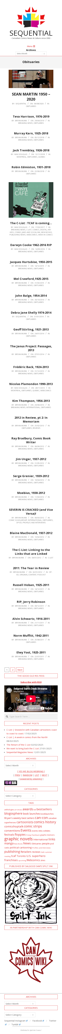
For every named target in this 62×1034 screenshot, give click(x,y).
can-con (41, 817)
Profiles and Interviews (34, 522)
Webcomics (33, 860)
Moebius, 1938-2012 (31, 493)
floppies (20, 834)
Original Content (28, 574)
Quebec (41, 157)
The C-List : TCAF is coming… (31, 223)
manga (9, 843)
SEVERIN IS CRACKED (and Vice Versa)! (31, 511)
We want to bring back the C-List (22, 748)
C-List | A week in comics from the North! (26, 737)
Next (19, 669)
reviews (36, 851)
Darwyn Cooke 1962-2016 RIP (31, 245)
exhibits (46, 830)
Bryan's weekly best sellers (19, 818)
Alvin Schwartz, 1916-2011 (31, 619)
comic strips (33, 826)
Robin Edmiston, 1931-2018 (31, 167)
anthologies (9, 809)
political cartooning (21, 847)
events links (37, 830)
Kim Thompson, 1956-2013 (31, 401)
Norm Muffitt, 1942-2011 (31, 635)
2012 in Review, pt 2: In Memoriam (31, 419)
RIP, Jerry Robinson (31, 602)
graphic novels (18, 839)
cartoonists (25, 822)
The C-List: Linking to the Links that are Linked (31, 552)
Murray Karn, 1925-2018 (31, 133)
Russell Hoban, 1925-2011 (31, 585)
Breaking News (25, 123)
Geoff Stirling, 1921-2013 (31, 329)
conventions (12, 830)
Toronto (21, 856)
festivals (9, 834)
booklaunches (47, 813)
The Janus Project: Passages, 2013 (31, 348)
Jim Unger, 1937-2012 (31, 459)
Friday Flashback (33, 835)
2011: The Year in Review (31, 568)
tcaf (13, 856)
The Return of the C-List (18, 744)
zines (43, 860)
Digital (43, 229)
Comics (35, 229)
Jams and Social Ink (31, 232)
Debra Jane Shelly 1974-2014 (31, 313)
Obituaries (31, 106)
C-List (29, 229)
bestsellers (44, 809)
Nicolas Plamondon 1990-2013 (31, 384)
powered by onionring (31, 778)
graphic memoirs (47, 835)
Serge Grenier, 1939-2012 (31, 476)
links (51, 839)
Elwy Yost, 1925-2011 (31, 652)
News (27, 843)
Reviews (36, 428)
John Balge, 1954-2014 (31, 296)
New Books (46, 232)
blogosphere (13, 813)
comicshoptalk (13, 826)
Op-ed (19, 522)
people (46, 843)
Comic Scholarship (18, 520)
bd (35, 809)
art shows (18, 810)
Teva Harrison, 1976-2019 (31, 116)
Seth (43, 852)
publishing (12, 851)
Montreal (21, 157)
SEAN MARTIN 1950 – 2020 (31, 97)
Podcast (41, 574)
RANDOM (27, 775)
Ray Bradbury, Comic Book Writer (31, 440)
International (33, 407)
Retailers (26, 851)
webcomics (32, 234)
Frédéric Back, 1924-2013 (31, 367)
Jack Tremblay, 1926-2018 (31, 150)
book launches (31, 813)
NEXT (44, 775)
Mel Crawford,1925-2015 (31, 279)
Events (26, 830)
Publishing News (18, 234)
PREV (17, 775)
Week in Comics (45, 234)
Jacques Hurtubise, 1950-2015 (31, 262)
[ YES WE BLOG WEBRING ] (31, 771)
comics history (45, 822)
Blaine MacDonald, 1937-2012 (31, 533)
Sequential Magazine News (19, 752)
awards (28, 809)
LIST (37, 775)
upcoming (22, 860)
